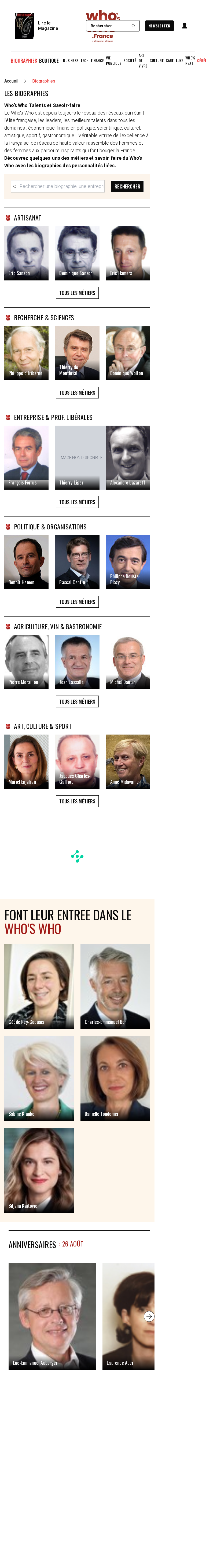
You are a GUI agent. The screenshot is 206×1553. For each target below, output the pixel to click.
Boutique (49, 60)
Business (70, 60)
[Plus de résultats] (149, 1316)
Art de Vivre (143, 60)
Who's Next (190, 60)
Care (170, 60)
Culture (157, 60)
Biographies (24, 60)
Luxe (179, 60)
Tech (84, 60)
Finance (97, 60)
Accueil (11, 81)
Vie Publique (113, 60)
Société (129, 60)
